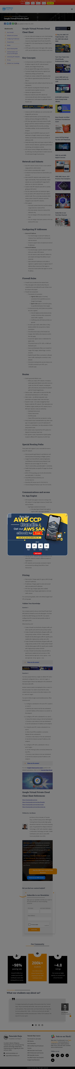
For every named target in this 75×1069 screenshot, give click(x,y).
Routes (8, 45)
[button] (37, 662)
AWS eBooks (30, 1041)
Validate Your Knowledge (13, 63)
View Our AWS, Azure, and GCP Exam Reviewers (43, 871)
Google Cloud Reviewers (33, 1060)
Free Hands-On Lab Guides (34, 1039)
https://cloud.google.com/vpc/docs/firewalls (33, 802)
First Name (30, 908)
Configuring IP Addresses (13, 38)
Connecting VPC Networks (13, 56)
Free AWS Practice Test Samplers (35, 1057)
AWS (24, 843)
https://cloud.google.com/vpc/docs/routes (33, 804)
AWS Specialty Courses (33, 1055)
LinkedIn (32, 855)
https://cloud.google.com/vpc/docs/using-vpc (33, 807)
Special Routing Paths (12, 48)
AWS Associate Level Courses (34, 1050)
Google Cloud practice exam (35, 767)
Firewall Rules (10, 42)
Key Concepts (10, 32)
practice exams (31, 860)
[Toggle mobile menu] (72, 9)
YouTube (38, 855)
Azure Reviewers (31, 1043)
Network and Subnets (12, 35)
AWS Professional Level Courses (35, 1053)
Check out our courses (36, 877)
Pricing (8, 60)
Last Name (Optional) (45, 908)
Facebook (43, 855)
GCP (33, 843)
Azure (28, 843)
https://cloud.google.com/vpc (29, 800)
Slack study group (30, 858)
